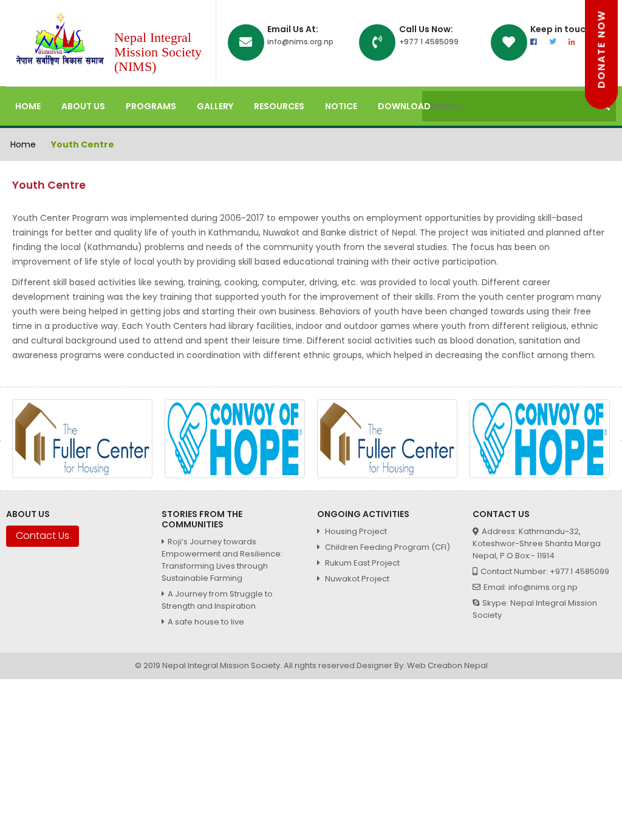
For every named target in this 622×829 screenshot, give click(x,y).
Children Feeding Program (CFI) (386, 547)
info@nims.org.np (300, 41)
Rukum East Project (361, 563)
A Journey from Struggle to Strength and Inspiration (217, 600)
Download (404, 106)
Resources (279, 106)
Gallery (215, 106)
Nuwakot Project (356, 578)
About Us (83, 106)
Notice (341, 106)
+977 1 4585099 (429, 41)
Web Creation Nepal (447, 665)
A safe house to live (206, 622)
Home (28, 106)
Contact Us (42, 536)
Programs (151, 106)
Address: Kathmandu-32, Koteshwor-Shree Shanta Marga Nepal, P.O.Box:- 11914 (537, 543)
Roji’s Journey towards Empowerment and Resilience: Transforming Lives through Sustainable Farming (222, 560)
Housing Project (355, 531)
